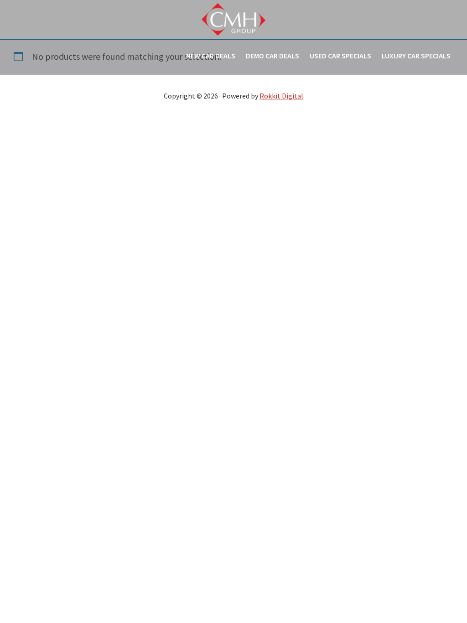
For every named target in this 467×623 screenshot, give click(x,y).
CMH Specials (233, 19)
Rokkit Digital (281, 95)
